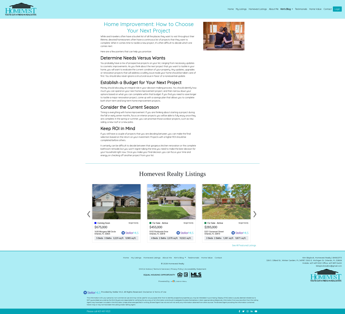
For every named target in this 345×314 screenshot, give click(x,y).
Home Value (315, 9)
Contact (218, 258)
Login (337, 9)
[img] (165, 281)
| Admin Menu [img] (181, 281)
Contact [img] (328, 9)
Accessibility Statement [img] (195, 269)
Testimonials (301, 9)
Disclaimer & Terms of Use (154, 292)
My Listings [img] (241, 9)
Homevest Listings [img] (258, 9)
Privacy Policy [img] (177, 269)
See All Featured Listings (244, 245)
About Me (273, 9)
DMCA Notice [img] (145, 269)
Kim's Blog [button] (286, 9)
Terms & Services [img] (161, 269)
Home (231, 9)
